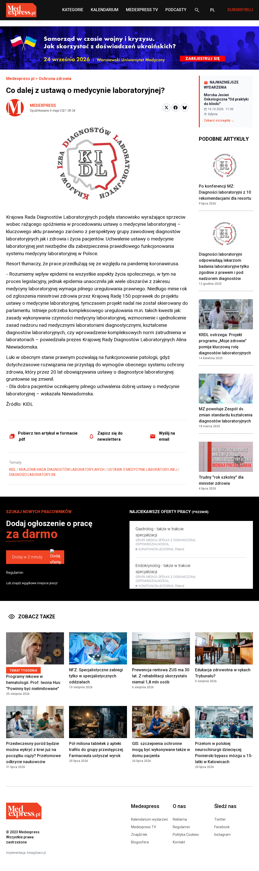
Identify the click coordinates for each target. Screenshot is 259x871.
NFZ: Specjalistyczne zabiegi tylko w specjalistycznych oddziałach (96, 675)
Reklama (180, 819)
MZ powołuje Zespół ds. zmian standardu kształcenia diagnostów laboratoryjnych (225, 415)
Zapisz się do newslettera (110, 436)
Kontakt (179, 842)
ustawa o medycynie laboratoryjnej (142, 470)
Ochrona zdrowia (55, 78)
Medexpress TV (143, 827)
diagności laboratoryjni (32, 475)
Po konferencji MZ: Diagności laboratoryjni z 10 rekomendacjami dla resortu (225, 192)
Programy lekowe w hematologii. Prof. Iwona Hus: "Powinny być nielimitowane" (33, 682)
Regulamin (14, 573)
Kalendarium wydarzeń (149, 819)
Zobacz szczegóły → (219, 120)
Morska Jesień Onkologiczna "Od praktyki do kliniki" (226, 99)
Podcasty (175, 9)
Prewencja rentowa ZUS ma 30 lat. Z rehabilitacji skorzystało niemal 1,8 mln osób (160, 675)
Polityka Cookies (186, 835)
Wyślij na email (167, 436)
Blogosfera (140, 842)
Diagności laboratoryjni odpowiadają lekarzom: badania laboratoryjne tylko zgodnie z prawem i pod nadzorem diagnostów (224, 266)
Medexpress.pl (20, 78)
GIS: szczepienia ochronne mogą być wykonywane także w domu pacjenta (161, 749)
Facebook (222, 827)
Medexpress (43, 105)
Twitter (220, 819)
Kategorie (72, 9)
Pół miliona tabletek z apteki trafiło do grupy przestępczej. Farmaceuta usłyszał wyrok (96, 749)
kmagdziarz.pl (36, 853)
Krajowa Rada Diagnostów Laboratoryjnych (61, 470)
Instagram (222, 835)
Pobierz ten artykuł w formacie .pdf (48, 436)
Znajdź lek (139, 835)
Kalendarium (104, 9)
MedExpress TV (142, 9)
